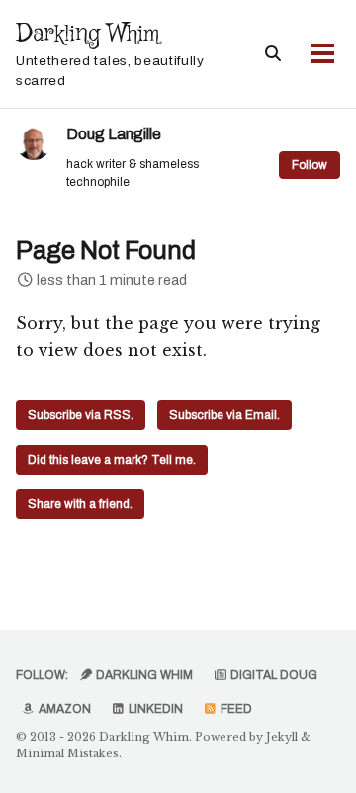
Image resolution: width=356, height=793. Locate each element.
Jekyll (282, 737)
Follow (309, 165)
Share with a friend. (80, 504)
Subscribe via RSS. (81, 415)
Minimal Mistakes (67, 753)
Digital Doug (272, 675)
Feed (235, 709)
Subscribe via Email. (224, 415)
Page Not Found (106, 250)
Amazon (63, 709)
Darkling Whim (110, 53)
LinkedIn (154, 709)
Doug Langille (113, 134)
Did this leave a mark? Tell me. (112, 460)
